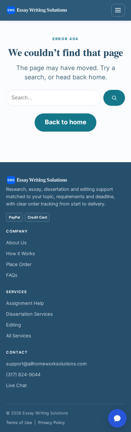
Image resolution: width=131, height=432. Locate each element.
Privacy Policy (51, 422)
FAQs (11, 275)
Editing (13, 325)
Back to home (65, 122)
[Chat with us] (117, 418)
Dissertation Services (29, 314)
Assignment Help (25, 303)
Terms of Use (19, 422)
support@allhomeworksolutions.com (46, 364)
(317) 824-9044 (23, 375)
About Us (16, 243)
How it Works (20, 253)
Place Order (18, 264)
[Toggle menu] (118, 10)
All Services (18, 336)
